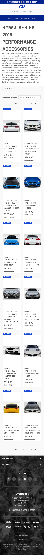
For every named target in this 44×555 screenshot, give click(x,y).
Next (37, 104)
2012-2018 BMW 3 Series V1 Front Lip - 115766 (32, 205)
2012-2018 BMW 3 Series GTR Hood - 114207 (31, 373)
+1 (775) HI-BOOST (18, 547)
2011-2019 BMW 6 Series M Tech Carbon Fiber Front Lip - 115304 (11, 318)
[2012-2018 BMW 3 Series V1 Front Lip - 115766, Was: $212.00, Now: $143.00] (32, 182)
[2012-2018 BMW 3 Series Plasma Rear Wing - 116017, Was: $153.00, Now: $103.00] (11, 126)
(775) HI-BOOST (31, 2)
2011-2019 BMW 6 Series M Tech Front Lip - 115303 (31, 316)
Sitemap (22, 539)
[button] (22, 88)
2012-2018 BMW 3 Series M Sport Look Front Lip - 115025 (10, 375)
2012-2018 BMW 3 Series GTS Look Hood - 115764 (10, 262)
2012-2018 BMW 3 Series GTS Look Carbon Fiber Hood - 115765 (11, 207)
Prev (15, 104)
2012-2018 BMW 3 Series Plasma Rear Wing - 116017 (11, 148)
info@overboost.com (10, 544)
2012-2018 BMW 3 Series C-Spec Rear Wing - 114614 (11, 430)
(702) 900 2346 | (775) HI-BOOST (23, 510)
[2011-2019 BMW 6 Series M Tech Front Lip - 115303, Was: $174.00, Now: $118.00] (32, 294)
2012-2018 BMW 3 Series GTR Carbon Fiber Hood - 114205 (32, 430)
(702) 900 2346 (14, 2)
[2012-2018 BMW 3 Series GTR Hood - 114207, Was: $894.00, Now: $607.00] (32, 350)
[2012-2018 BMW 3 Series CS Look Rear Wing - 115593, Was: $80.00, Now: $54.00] (32, 239)
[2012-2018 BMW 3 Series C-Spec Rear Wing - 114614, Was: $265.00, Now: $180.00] (11, 407)
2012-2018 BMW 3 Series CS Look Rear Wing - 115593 (31, 262)
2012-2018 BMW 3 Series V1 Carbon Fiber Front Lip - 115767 (31, 150)
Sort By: (22, 97)
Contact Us (22, 549)
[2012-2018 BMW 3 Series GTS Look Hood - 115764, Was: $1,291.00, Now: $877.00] (11, 239)
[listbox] (32, 97)
